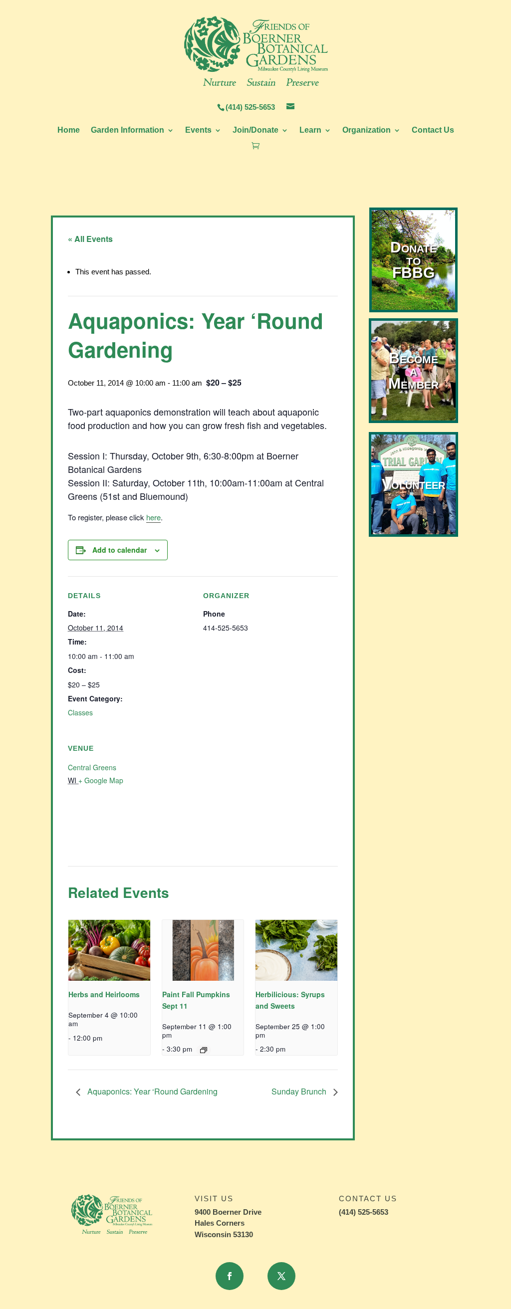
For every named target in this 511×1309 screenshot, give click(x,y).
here (153, 517)
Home (68, 130)
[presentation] (109, 950)
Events (198, 130)
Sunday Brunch (299, 1091)
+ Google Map (100, 780)
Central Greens (92, 767)
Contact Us (433, 130)
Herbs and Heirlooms (104, 994)
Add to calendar (119, 550)
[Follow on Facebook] (230, 1276)
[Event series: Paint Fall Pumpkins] (203, 1050)
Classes (80, 712)
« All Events (90, 238)
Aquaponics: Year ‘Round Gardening (151, 1091)
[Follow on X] (281, 1276)
